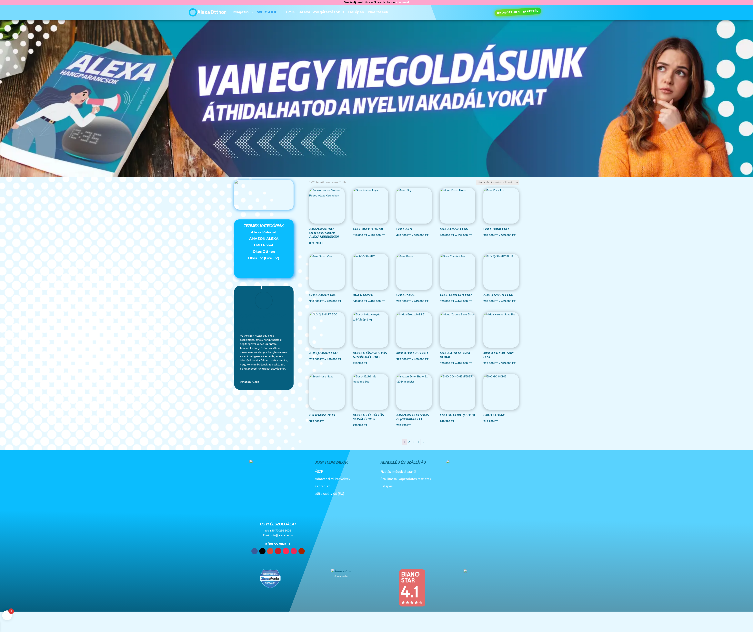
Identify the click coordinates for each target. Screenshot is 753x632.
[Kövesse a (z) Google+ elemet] (270, 551)
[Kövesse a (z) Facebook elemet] (254, 551)
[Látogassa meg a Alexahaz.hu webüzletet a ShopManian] (270, 588)
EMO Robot (264, 245)
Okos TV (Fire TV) (263, 258)
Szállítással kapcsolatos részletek (405, 479)
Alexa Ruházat (264, 232)
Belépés (356, 12)
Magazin (241, 12)
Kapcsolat (322, 486)
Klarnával (402, 2)
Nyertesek (378, 12)
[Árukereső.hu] (341, 571)
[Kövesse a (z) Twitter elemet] (262, 551)
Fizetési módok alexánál (398, 471)
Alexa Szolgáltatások (319, 12)
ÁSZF (319, 471)
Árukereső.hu (341, 576)
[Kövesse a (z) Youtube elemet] (301, 551)
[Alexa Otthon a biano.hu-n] (412, 606)
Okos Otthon (264, 251)
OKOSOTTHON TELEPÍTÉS (518, 12)
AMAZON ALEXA (264, 238)
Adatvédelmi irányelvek (332, 479)
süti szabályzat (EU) (329, 493)
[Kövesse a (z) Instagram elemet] (294, 551)
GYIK (290, 12)
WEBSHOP (267, 12)
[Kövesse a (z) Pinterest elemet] (278, 551)
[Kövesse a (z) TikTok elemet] (286, 551)
